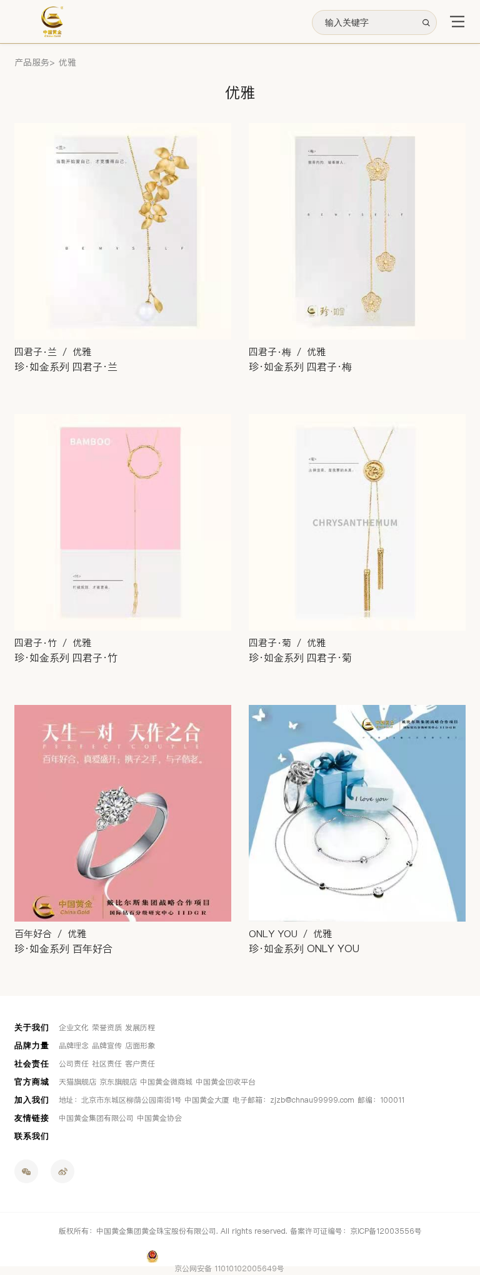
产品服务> (34, 62)
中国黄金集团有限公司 (96, 1118)
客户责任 (140, 1064)
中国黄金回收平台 (226, 1082)
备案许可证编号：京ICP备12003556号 (356, 1231)
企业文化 (74, 1027)
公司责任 (74, 1064)
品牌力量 (31, 1045)
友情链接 (31, 1118)
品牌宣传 (107, 1045)
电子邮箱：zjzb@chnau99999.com (293, 1100)
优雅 (67, 62)
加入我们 (31, 1100)
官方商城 (31, 1081)
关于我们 (31, 1027)
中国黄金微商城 (166, 1082)
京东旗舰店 (118, 1082)
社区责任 (107, 1064)
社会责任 (31, 1063)
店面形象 (140, 1045)
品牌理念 (74, 1045)
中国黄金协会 (159, 1118)
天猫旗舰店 (77, 1082)
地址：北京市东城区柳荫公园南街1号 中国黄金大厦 (144, 1100)
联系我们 (31, 1136)
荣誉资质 (107, 1027)
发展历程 (140, 1027)
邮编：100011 (381, 1100)
